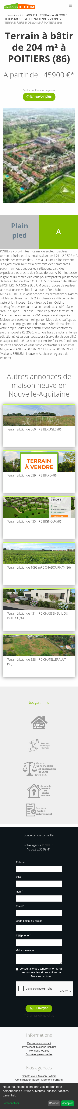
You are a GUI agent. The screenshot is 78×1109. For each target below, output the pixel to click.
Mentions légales (39, 1050)
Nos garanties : (39, 702)
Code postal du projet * (29, 921)
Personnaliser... (12, 1103)
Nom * (19, 891)
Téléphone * (23, 935)
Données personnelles (39, 1054)
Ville (18, 877)
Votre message (25, 950)
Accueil (32, 15)
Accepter (67, 1103)
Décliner (54, 1103)
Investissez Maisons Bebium (39, 1047)
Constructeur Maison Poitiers (39, 1076)
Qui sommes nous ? (39, 1043)
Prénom (20, 862)
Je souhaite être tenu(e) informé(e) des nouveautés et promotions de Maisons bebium (41, 972)
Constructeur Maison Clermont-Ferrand (39, 1080)
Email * (20, 906)
